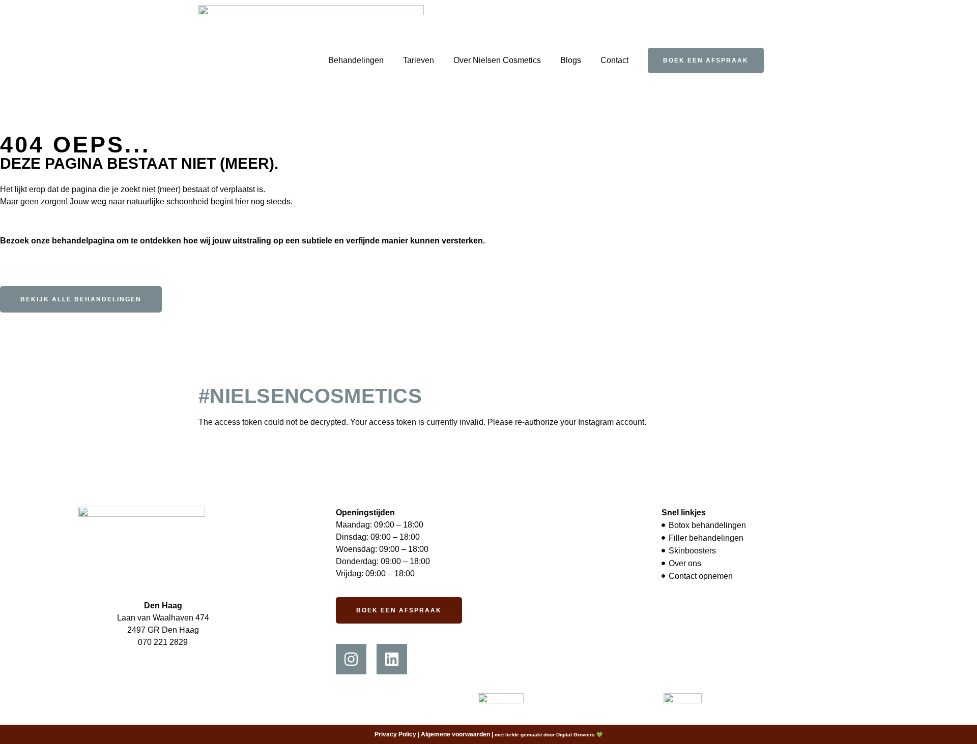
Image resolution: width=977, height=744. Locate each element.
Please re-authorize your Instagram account (565, 422)
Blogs (570, 60)
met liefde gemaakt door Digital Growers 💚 (548, 734)
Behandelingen (356, 60)
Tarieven (418, 60)
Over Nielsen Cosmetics (497, 60)
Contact (614, 60)
